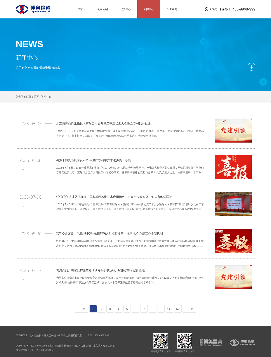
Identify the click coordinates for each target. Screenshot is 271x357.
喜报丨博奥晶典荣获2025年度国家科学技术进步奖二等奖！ (95, 160)
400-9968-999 (243, 9)
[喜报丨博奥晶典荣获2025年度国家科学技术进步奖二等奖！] (233, 167)
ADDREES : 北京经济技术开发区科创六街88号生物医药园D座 (49, 335)
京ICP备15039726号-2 (41, 350)
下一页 (189, 309)
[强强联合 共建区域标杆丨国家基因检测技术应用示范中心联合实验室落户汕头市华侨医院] (233, 204)
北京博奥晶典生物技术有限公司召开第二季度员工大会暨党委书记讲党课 (103, 123)
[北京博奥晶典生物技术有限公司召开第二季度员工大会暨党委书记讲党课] (233, 131)
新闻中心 (46, 96)
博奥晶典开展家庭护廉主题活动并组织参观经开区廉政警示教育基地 (100, 270)
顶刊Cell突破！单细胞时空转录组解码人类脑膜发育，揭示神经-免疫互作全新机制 (109, 233)
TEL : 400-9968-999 (98, 335)
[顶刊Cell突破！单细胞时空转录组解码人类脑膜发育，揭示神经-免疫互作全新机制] (233, 241)
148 (178, 309)
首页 (36, 96)
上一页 (81, 309)
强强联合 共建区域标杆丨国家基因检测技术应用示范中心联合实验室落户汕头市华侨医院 (114, 196)
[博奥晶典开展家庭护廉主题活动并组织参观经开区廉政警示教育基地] (233, 277)
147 (169, 309)
